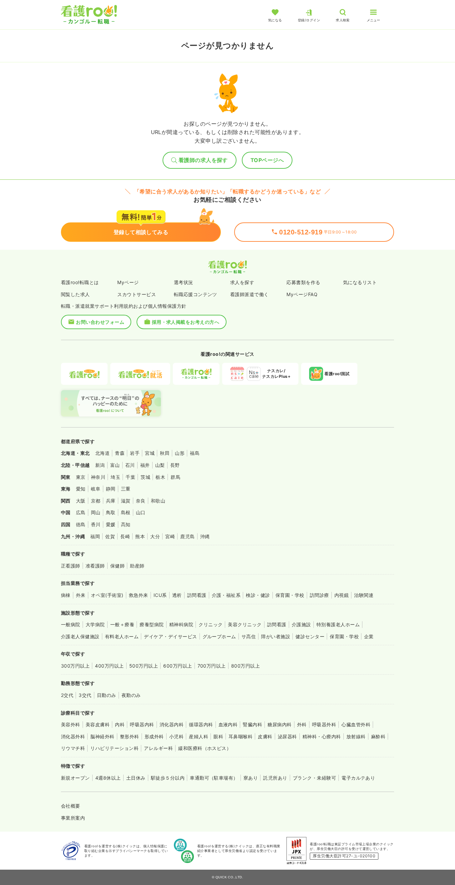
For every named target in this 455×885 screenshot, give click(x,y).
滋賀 (126, 501)
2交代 (67, 695)
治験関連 (363, 595)
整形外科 (129, 736)
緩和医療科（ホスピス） (204, 748)
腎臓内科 (252, 724)
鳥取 (111, 512)
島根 (126, 512)
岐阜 (96, 489)
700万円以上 (212, 666)
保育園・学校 (289, 595)
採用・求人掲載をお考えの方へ (186, 322)
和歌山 (158, 501)
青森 (120, 453)
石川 (130, 465)
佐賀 (110, 536)
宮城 (150, 453)
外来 (81, 595)
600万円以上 (177, 666)
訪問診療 (319, 595)
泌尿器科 (287, 736)
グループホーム (219, 636)
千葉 (130, 477)
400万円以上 (109, 666)
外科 (302, 724)
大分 (155, 536)
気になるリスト (360, 282)
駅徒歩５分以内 (168, 778)
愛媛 (111, 524)
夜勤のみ (131, 695)
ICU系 (160, 595)
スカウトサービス (136, 294)
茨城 (145, 477)
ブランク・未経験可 (314, 778)
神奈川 (98, 477)
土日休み (136, 778)
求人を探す (242, 282)
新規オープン (75, 778)
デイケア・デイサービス (170, 636)
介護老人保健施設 (80, 636)
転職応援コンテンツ (195, 294)
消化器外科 (73, 736)
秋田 (165, 453)
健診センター (309, 636)
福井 (145, 465)
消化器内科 (172, 724)
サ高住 (248, 636)
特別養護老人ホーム (338, 624)
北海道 (102, 453)
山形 (180, 453)
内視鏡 (341, 595)
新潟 (100, 465)
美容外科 (70, 724)
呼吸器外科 (324, 724)
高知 (126, 524)
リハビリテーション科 (114, 748)
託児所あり (275, 778)
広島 (81, 512)
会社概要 (70, 806)
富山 (115, 465)
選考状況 (183, 282)
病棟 (66, 595)
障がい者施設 (275, 636)
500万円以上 (143, 666)
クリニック (211, 624)
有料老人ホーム (122, 636)
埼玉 (115, 477)
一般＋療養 (122, 624)
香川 (96, 524)
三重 (126, 489)
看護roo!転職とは (80, 282)
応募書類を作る (303, 282)
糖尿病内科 (279, 724)
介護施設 (301, 624)
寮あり (250, 778)
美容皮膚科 (98, 724)
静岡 (111, 489)
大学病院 (95, 624)
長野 (175, 465)
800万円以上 (245, 666)
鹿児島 (187, 536)
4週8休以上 (108, 778)
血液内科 (228, 724)
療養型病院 (152, 624)
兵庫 (111, 501)
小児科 (176, 736)
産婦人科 (198, 736)
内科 (120, 724)
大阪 (81, 501)
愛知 (81, 489)
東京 (81, 477)
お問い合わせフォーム (100, 322)
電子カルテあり (358, 778)
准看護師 (95, 566)
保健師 (117, 566)
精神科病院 (181, 624)
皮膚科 (265, 736)
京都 (96, 501)
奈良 (141, 501)
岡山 (96, 512)
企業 (369, 636)
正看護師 (70, 566)
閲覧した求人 (75, 294)
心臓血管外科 (355, 724)
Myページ (128, 282)
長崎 (125, 536)
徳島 (81, 524)
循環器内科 (201, 724)
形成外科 (154, 736)
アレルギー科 (158, 748)
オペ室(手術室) (107, 595)
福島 (195, 453)
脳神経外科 (102, 736)
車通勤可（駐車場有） (214, 778)
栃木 (160, 477)
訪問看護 (197, 595)
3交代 (85, 695)
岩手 (135, 453)
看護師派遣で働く (249, 294)
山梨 (160, 465)
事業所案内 (73, 818)
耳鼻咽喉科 (240, 736)
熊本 (140, 536)
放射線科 (356, 736)
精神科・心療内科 (321, 736)
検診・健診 (258, 595)
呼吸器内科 (142, 724)
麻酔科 (378, 736)
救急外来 (138, 595)
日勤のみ (106, 695)
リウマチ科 (73, 748)
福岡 (95, 536)
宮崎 (170, 536)
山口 (141, 512)
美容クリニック (244, 624)
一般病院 (70, 624)
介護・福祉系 (226, 595)
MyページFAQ (301, 294)
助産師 (137, 566)
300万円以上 (75, 666)
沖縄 (205, 536)
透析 (177, 595)
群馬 (175, 477)
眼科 (218, 736)
